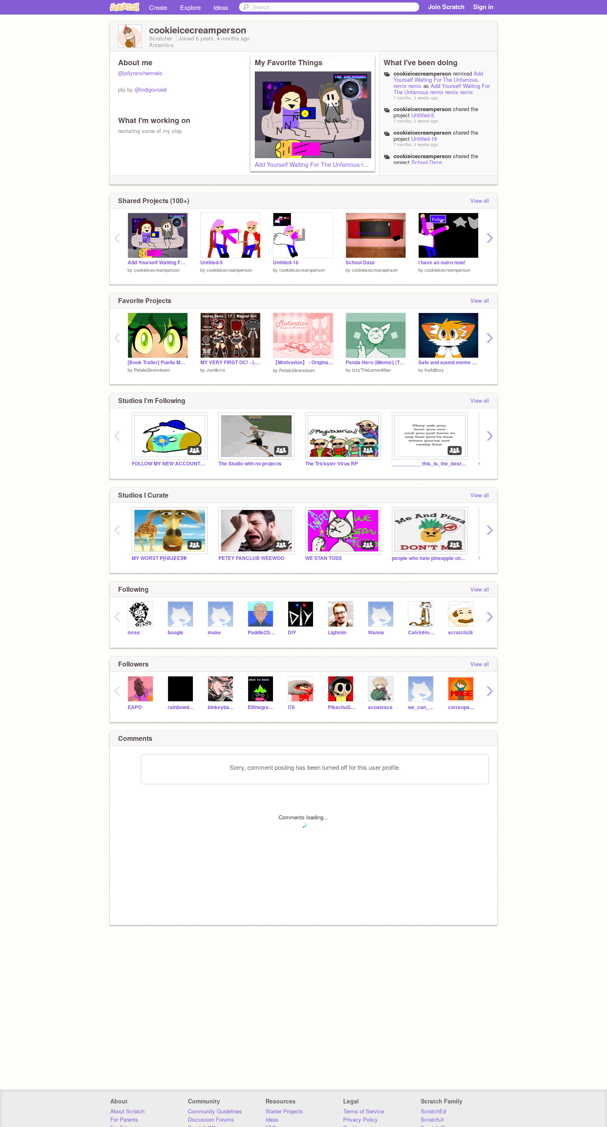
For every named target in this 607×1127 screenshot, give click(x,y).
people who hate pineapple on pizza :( (429, 558)
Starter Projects (284, 1111)
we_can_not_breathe (422, 707)
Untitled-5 (422, 115)
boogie (175, 632)
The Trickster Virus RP (331, 463)
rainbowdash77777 (181, 707)
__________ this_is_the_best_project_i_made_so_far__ (429, 463)
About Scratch (127, 1111)
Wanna (376, 632)
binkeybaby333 (221, 707)
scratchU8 (460, 632)
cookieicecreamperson (157, 269)
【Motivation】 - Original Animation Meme (303, 362)
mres (134, 632)
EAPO (135, 707)
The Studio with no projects (250, 463)
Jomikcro (215, 369)
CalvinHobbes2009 (422, 632)
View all (479, 200)
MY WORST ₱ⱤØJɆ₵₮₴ (159, 558)
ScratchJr (432, 1119)
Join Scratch (446, 6)
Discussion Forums (211, 1119)
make (214, 632)
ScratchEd (433, 1111)
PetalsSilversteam (152, 369)
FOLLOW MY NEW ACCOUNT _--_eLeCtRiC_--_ (169, 463)
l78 (291, 707)
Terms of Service (363, 1111)
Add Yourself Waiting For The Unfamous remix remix (438, 79)
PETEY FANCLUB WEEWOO (251, 558)
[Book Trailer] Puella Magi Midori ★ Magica (158, 362)
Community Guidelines (215, 1111)
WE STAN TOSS (323, 558)
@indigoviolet (151, 89)
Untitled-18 (424, 138)
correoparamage (462, 707)
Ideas (220, 7)
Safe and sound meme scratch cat (448, 362)
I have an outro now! (441, 262)
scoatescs (380, 707)
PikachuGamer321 (342, 707)
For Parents (124, 1119)
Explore (190, 7)
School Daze (426, 162)
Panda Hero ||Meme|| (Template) (376, 362)
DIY (292, 632)
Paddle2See (261, 632)
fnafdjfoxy (434, 369)
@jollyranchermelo (140, 73)
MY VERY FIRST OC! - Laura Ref (230, 362)
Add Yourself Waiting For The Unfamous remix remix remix (331, 164)
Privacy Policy (360, 1119)
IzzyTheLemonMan (371, 369)
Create (158, 7)
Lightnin (337, 632)
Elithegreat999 (261, 707)
